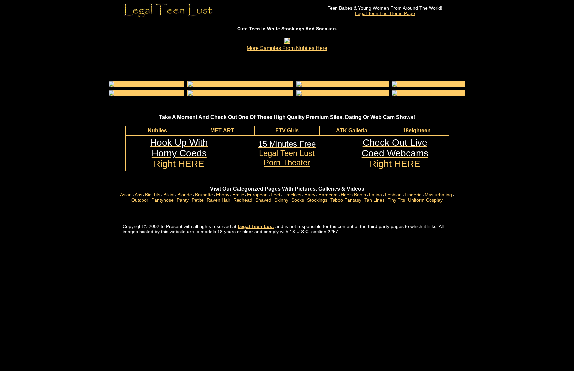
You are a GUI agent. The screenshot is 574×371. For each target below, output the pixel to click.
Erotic (238, 194)
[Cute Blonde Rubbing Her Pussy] (428, 84)
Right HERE (179, 153)
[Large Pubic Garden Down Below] (146, 93)
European (257, 194)
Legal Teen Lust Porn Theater (287, 153)
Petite (198, 200)
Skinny (281, 200)
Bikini (168, 194)
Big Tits (152, 194)
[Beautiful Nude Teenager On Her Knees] (232, 84)
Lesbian (393, 194)
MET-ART (222, 130)
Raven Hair (218, 200)
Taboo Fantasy (345, 200)
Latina (375, 194)
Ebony (222, 194)
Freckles (292, 194)
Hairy (309, 194)
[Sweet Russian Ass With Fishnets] (146, 84)
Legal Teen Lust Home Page (385, 13)
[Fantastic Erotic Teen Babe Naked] (334, 93)
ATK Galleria (351, 130)
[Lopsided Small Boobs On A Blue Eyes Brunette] (240, 93)
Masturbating (438, 194)
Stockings (317, 200)
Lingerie (413, 194)
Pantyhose (162, 200)
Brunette (204, 194)
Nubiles (157, 130)
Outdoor (139, 200)
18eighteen (416, 130)
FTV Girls (287, 130)
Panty (183, 200)
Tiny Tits (396, 200)
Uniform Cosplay (425, 200)
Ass (138, 194)
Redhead (242, 200)
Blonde (184, 194)
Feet (275, 194)
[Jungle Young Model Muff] (421, 93)
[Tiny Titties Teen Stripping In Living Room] (342, 84)
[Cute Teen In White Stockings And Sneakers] (287, 41)
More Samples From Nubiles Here (287, 48)
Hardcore (328, 194)
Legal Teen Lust (256, 226)
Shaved (263, 200)
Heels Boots (353, 194)
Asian (126, 194)
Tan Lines (374, 200)
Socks (297, 200)
